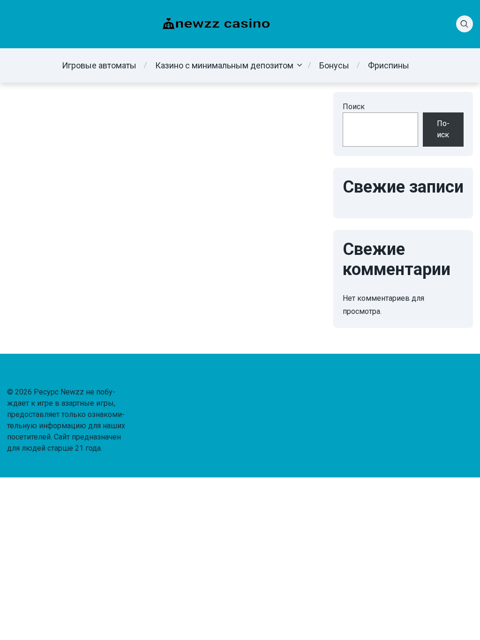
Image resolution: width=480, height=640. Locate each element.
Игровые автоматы (99, 65)
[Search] (464, 23)
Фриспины (388, 65)
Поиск (354, 106)
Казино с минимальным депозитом (224, 65)
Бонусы (334, 65)
